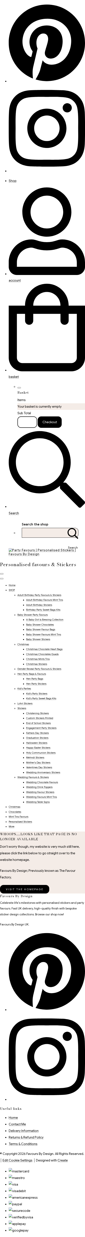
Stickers (21, 708)
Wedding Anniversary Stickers (43, 772)
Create (63, 1160)
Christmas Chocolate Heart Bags (44, 649)
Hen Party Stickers (36, 683)
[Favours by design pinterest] (47, 81)
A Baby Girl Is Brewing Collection (44, 619)
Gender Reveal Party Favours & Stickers (39, 668)
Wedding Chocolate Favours (42, 782)
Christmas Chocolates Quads (42, 654)
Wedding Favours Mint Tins (41, 796)
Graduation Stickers (37, 737)
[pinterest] (47, 1010)
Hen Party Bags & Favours (31, 673)
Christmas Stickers (36, 664)
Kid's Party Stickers (36, 693)
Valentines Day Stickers (39, 767)
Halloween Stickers (36, 742)
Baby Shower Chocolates (40, 624)
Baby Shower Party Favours (32, 614)
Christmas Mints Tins (38, 659)
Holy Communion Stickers (41, 752)
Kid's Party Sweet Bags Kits (41, 698)
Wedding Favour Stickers (40, 792)
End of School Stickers (38, 723)
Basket (27, 422)
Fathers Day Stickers (37, 733)
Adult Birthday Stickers (39, 604)
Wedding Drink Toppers (39, 787)
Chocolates (15, 811)
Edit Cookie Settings (17, 1160)
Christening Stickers (37, 713)
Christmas (23, 644)
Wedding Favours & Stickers (33, 777)
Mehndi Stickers (35, 757)
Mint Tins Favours (18, 816)
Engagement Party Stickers (41, 728)
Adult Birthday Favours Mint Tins (44, 599)
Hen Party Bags (34, 678)
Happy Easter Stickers (38, 747)
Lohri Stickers (24, 703)
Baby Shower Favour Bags (40, 629)
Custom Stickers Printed (39, 718)
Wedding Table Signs (38, 802)
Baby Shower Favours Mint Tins (43, 634)
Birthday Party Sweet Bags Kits (43, 609)
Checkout (49, 422)
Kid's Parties (24, 688)
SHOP (12, 590)
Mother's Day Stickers (38, 762)
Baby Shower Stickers (38, 639)
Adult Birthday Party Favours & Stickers (39, 595)
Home (12, 585)
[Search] (73, 533)
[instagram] (47, 171)
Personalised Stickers (20, 821)
